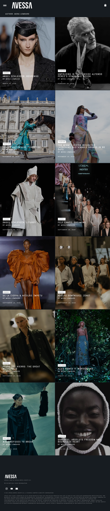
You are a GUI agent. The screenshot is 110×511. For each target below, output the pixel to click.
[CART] (105, 5)
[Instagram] (6, 489)
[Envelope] (16, 489)
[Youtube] (11, 489)
